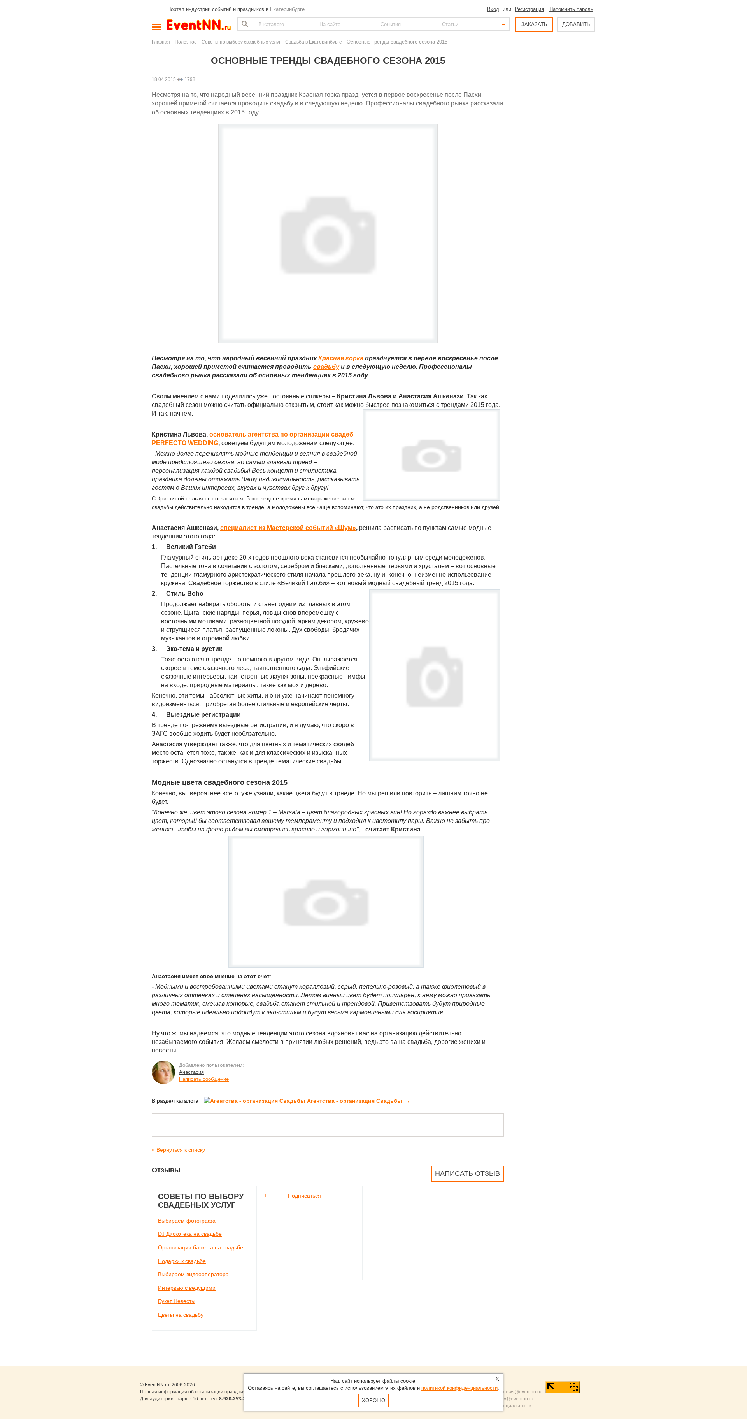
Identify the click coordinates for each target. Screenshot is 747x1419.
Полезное (186, 41)
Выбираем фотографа (187, 1220)
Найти (244, 23)
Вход (493, 9)
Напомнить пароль (571, 9)
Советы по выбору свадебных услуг (241, 41)
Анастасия (191, 1072)
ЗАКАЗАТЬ (534, 24)
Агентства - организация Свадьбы (358, 1101)
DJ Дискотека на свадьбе (190, 1234)
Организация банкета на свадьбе (200, 1247)
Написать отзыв (467, 1173)
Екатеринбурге (287, 9)
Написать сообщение (204, 1079)
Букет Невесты (176, 1301)
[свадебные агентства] (328, 965)
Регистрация (529, 9)
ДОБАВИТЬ (576, 24)
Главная (161, 41)
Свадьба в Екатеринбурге (313, 41)
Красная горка (341, 358)
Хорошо (373, 1400)
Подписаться (304, 1196)
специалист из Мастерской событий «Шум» (288, 527)
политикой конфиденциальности (459, 1388)
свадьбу (326, 366)
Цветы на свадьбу (180, 1315)
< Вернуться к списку (178, 1150)
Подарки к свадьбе (182, 1261)
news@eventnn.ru (522, 1391)
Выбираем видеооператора (193, 1274)
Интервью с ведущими (187, 1288)
